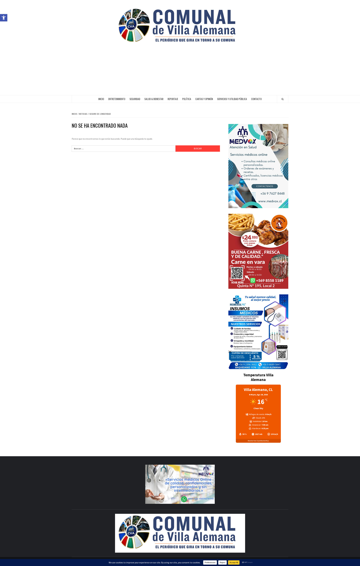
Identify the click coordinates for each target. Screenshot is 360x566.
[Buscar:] (124, 148)
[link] (3, 17)
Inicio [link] (101, 99)
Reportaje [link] (173, 99)
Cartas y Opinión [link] (204, 99)
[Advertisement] (180, 74)
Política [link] (186, 99)
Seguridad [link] (135, 99)
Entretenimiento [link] (116, 99)
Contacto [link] (256, 99)
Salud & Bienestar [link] (153, 99)
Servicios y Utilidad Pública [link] (232, 99)
